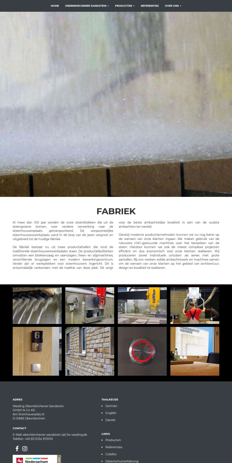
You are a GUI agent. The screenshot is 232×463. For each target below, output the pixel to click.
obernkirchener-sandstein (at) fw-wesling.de (55, 434)
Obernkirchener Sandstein (86, 5)
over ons (172, 5)
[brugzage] (142, 305)
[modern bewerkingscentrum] (89, 305)
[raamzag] (37, 305)
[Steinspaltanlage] (194, 305)
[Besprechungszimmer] (194, 351)
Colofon (111, 454)
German (111, 406)
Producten (124, 5)
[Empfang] (142, 351)
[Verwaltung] (37, 351)
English (110, 413)
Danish (110, 420)
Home (55, 5)
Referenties (150, 5)
